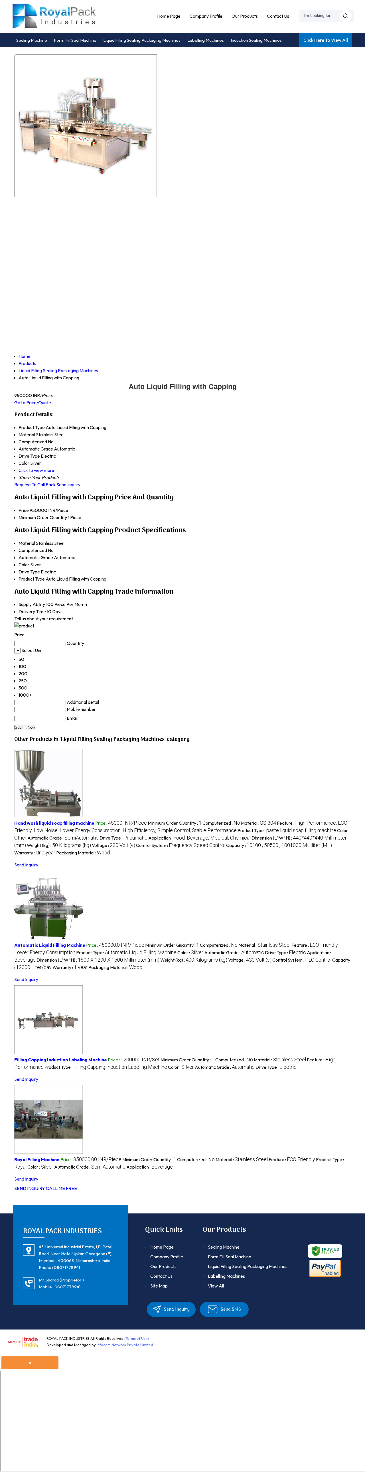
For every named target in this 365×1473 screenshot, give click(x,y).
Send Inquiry (68, 484)
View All (216, 1286)
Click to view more (36, 470)
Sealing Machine (31, 40)
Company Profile (206, 16)
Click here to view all (325, 40)
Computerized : (221, 823)
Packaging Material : (83, 853)
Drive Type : (123, 838)
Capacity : (279, 845)
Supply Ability (32, 604)
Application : (199, 838)
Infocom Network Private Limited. (125, 1344)
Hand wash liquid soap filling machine (54, 823)
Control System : (180, 845)
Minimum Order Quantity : (175, 823)
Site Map (159, 1286)
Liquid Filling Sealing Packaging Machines (142, 40)
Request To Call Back (35, 484)
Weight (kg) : (59, 845)
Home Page (169, 16)
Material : (258, 823)
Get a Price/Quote (32, 402)
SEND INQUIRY (29, 1188)
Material (27, 543)
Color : (190, 952)
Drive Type (29, 572)
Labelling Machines (205, 40)
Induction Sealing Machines (256, 40)
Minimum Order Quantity (43, 517)
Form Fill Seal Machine (75, 40)
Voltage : (113, 845)
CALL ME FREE (61, 1188)
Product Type (32, 579)
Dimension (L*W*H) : (97, 960)
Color (24, 564)
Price (24, 510)
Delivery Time (32, 611)
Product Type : (287, 830)
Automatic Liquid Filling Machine (49, 945)
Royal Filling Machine (37, 1159)
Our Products (245, 16)
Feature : (292, 1159)
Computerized (33, 550)
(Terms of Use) (136, 1338)
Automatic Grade (36, 557)
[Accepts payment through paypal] (325, 1276)
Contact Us (278, 16)
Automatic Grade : (63, 838)
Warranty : (34, 853)
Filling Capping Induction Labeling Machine (60, 1060)
